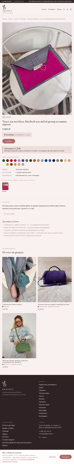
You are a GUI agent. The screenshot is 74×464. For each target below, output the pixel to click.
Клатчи (41, 396)
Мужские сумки (44, 405)
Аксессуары (22, 19)
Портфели (42, 402)
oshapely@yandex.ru (46, 434)
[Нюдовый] (19, 164)
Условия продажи (8, 440)
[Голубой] (42, 160)
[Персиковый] (69, 160)
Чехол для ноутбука (22, 169)
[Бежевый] (65, 160)
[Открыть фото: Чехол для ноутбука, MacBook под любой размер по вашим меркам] (37, 68)
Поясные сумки (44, 393)
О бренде (5, 431)
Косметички (43, 413)
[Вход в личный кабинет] (67, 9)
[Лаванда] (19, 160)
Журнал (4, 445)
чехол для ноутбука (9, 214)
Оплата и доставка (8, 425)
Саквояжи (42, 390)
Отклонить (52, 457)
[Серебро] (23, 164)
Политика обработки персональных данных (17, 442)
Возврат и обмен (7, 428)
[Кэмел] (38, 160)
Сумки (16, 19)
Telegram (44, 437)
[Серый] (30, 160)
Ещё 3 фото (6, 117)
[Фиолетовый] (23, 160)
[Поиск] (64, 9)
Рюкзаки (42, 399)
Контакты (5, 437)
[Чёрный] (53, 160)
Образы (59, 9)
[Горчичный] (15, 164)
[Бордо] (7, 160)
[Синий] (46, 160)
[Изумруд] (3, 160)
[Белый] (3, 164)
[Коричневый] (34, 160)
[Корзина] (71, 9)
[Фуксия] (15, 160)
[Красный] (11, 160)
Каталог (44, 9)
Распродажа (51, 9)
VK (39, 437)
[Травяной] (26, 160)
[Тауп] (57, 160)
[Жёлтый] (7, 164)
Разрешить (65, 457)
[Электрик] (50, 160)
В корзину (8, 141)
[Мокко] (11, 164)
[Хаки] (61, 160)
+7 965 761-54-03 (45, 431)
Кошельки (42, 407)
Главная (4, 19)
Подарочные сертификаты (48, 385)
